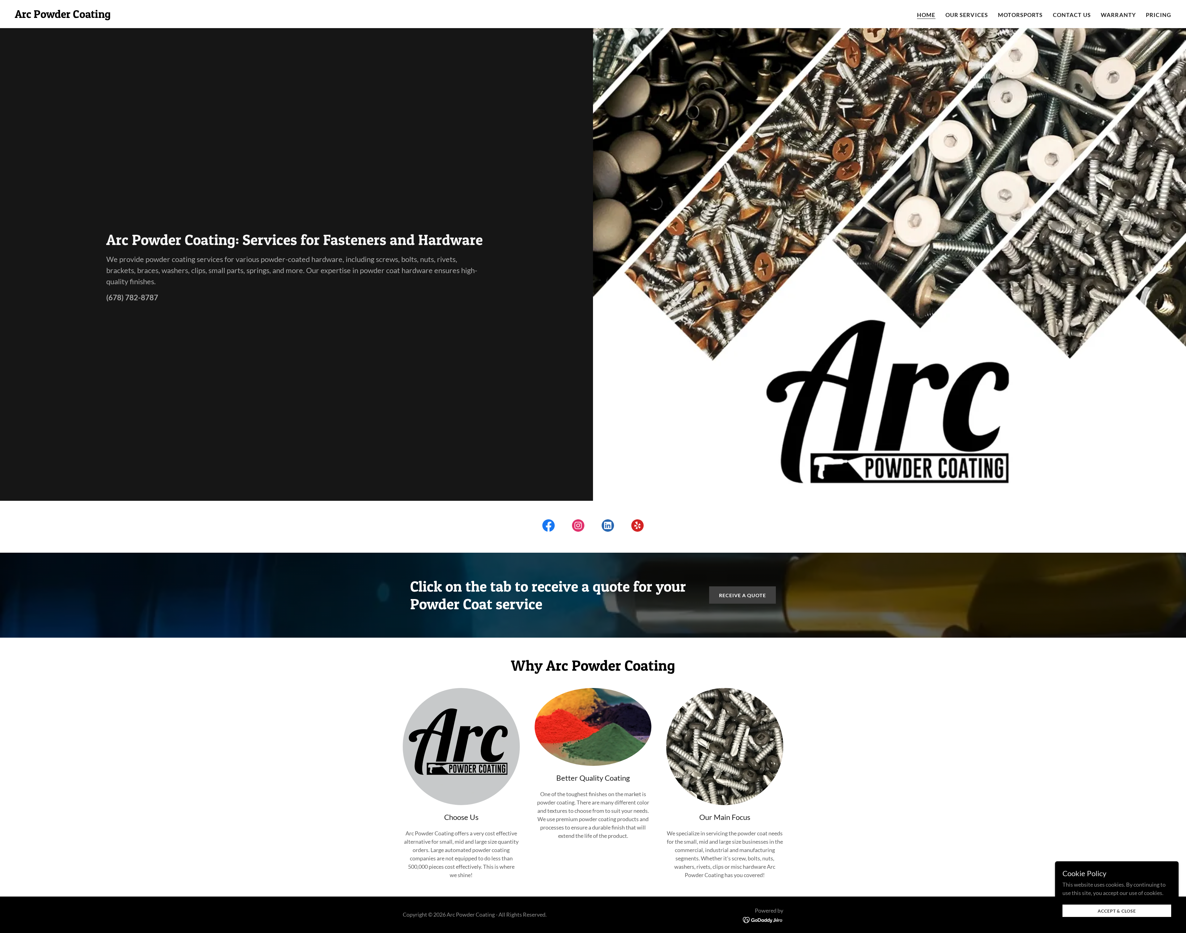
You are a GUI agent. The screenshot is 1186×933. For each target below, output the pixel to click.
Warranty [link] (1118, 14)
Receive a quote (742, 595)
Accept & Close (1117, 911)
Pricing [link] (1158, 14)
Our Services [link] (966, 14)
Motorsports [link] (1020, 14)
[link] (63, 15)
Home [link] (926, 14)
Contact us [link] (1072, 14)
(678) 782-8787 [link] (132, 297)
